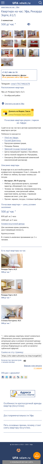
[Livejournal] (18, 377)
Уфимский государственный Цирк (18, 149)
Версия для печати (33, 365)
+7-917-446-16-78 (9, 72)
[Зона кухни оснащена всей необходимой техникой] (20, 43)
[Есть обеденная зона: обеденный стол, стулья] (20, 53)
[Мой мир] (22, 377)
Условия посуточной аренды (13, 223)
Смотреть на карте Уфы (14, 103)
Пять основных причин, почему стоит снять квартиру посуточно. (22, 426)
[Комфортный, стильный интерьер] (7, 43)
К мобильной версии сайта (21, 462)
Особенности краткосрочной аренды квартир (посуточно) (22, 404)
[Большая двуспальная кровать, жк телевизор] (20, 34)
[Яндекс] (14, 377)
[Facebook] (3, 377)
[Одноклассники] (25, 377)
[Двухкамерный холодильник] (33, 53)
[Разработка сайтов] (18, 451)
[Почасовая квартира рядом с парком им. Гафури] (7, 34)
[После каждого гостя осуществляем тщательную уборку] (7, 53)
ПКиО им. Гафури (11, 137)
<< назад (38, 368)
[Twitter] (6, 377)
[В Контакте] (10, 377)
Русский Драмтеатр (12, 140)
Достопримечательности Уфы (19, 415)
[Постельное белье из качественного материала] (33, 34)
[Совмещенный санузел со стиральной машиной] (7, 62)
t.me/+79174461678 (20, 83)
